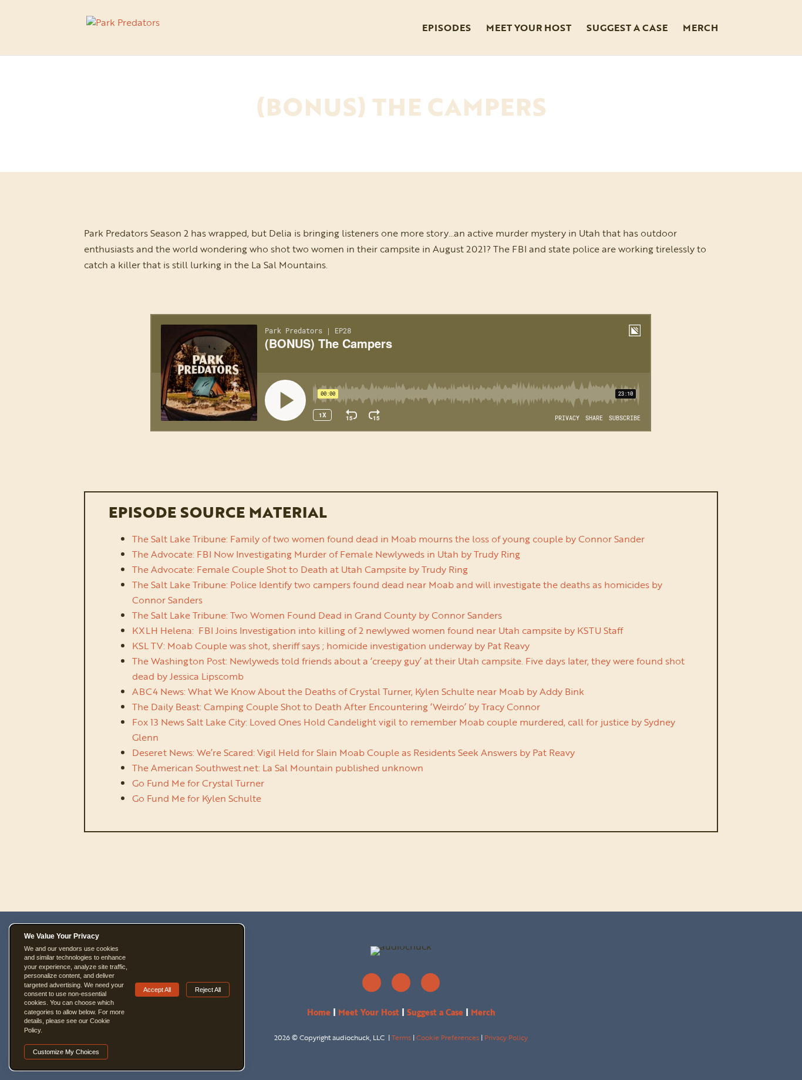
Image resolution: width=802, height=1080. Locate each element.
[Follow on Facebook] (401, 982)
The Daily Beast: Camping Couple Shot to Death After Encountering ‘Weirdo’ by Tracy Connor (336, 707)
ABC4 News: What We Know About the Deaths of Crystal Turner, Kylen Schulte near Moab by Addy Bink (358, 691)
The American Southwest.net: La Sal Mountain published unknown (277, 768)
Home (319, 1012)
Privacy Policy (506, 1037)
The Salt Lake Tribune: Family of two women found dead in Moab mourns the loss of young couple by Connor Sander (388, 539)
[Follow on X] (430, 982)
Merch (700, 29)
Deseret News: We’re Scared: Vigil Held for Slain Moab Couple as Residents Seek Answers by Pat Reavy (353, 752)
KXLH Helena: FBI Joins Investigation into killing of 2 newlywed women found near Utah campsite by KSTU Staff (377, 630)
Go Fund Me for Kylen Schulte (196, 798)
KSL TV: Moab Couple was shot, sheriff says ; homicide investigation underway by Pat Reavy (331, 646)
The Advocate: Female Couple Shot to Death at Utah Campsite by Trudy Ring (300, 569)
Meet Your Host (528, 29)
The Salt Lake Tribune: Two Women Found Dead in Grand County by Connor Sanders (317, 615)
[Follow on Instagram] (371, 982)
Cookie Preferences (447, 1037)
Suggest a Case (627, 29)
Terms (401, 1037)
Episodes (446, 29)
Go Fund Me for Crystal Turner (198, 783)
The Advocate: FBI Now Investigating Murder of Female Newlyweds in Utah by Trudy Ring (326, 554)
